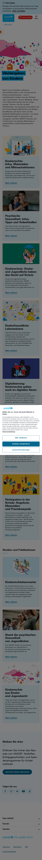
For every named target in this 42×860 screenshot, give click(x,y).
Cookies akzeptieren (21, 444)
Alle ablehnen (21, 438)
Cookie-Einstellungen (21, 450)
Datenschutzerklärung (8, 431)
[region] (21, 430)
